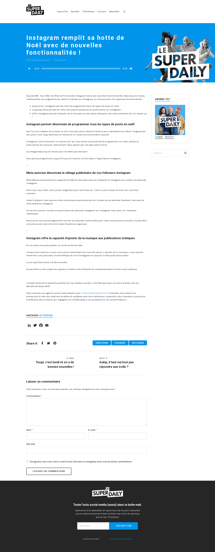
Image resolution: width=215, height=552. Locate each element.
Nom (29, 430)
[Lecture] (29, 68)
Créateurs (30, 60)
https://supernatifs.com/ (95, 293)
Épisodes (75, 11)
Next (102, 358)
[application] (79, 68)
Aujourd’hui (62, 11)
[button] (124, 12)
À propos (102, 11)
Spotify (169, 137)
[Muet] (131, 68)
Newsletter (114, 11)
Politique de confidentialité (120, 539)
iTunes (159, 137)
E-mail (92, 430)
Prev (71, 358)
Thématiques (88, 11)
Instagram (46, 60)
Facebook (38, 60)
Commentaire (34, 396)
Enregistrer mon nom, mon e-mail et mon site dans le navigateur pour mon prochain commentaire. (81, 461)
